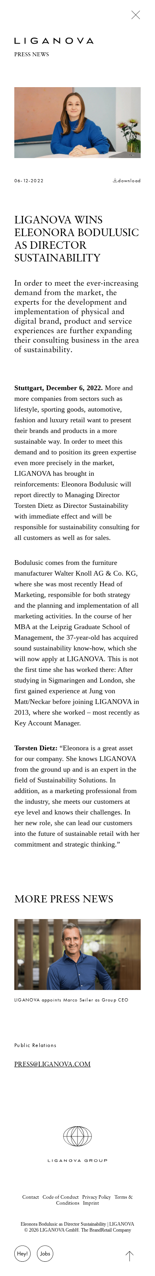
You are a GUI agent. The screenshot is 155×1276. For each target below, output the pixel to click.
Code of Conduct (61, 1197)
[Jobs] (45, 1258)
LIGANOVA (32, 473)
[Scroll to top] (136, 1255)
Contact (30, 1197)
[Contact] (22, 1258)
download (129, 180)
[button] (77, 954)
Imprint (91, 1203)
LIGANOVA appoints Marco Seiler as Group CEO (71, 1000)
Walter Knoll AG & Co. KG (95, 573)
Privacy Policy (96, 1197)
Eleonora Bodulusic (89, 484)
